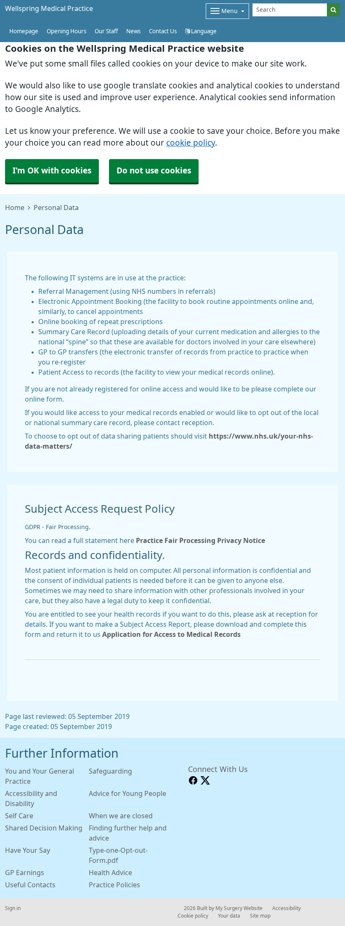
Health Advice (110, 872)
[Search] (333, 9)
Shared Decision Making (43, 828)
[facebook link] (193, 780)
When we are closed (121, 815)
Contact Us (163, 31)
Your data (229, 915)
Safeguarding (110, 771)
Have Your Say (27, 850)
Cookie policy (193, 915)
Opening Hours (66, 31)
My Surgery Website (239, 908)
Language (203, 31)
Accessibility (286, 908)
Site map (260, 915)
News (133, 31)
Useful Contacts (30, 884)
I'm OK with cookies (52, 171)
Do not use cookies (154, 171)
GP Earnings (24, 872)
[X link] (205, 780)
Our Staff (106, 31)
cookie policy (190, 143)
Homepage (23, 31)
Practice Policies (114, 884)
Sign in (13, 908)
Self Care (19, 815)
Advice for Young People (127, 793)
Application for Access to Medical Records (171, 634)
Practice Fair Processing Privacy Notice (200, 540)
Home (14, 207)
